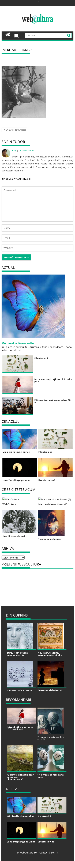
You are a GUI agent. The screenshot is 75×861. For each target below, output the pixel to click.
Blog (14, 150)
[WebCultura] (8, 34)
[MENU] (16, 35)
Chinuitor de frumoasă (16, 129)
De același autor (26, 150)
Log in (54, 852)
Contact (43, 852)
